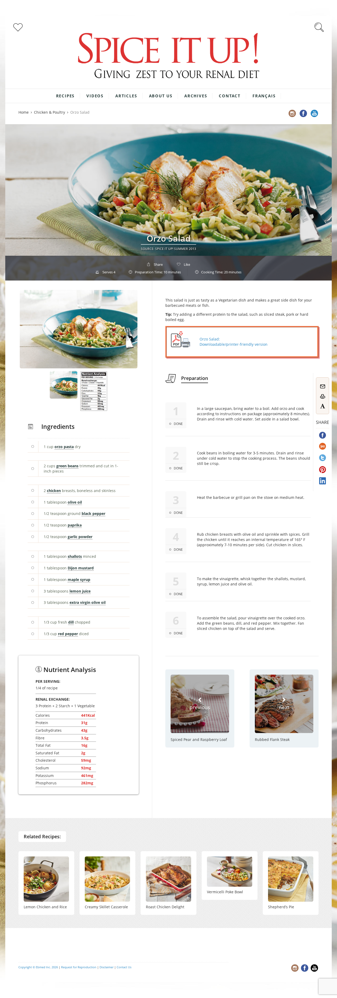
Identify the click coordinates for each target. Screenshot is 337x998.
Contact (230, 95)
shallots (75, 556)
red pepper (68, 633)
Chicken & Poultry (49, 112)
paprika (75, 525)
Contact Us (124, 967)
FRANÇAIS (263, 95)
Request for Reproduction (78, 967)
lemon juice (80, 591)
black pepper (93, 513)
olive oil (75, 502)
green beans (67, 465)
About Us (160, 95)
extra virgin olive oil (88, 602)
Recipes (65, 95)
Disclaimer (106, 967)
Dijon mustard (81, 567)
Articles (126, 95)
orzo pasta (64, 446)
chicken (54, 490)
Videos (94, 95)
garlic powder (80, 536)
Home (23, 112)
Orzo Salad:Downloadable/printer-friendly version (233, 342)
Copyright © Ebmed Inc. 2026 (38, 967)
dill (71, 622)
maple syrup (79, 579)
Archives (195, 95)
